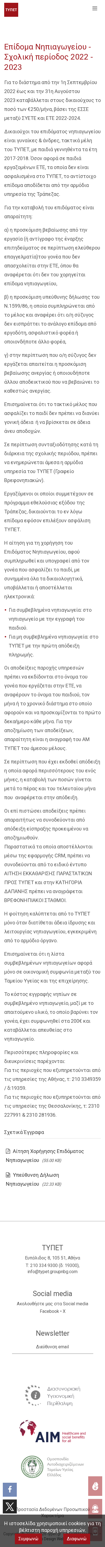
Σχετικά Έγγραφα (24, 1132)
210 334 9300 (44, 1265)
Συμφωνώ (28, 1538)
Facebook (49, 1311)
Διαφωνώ (77, 1538)
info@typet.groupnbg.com (52, 1271)
